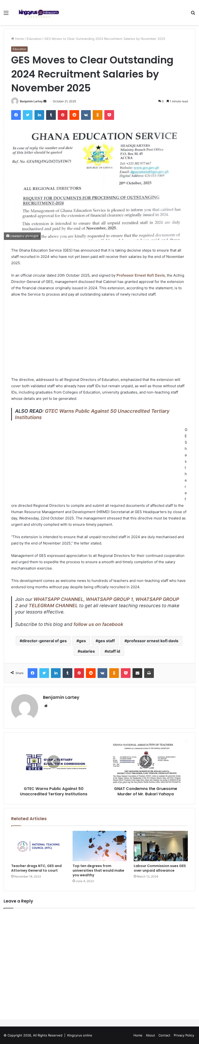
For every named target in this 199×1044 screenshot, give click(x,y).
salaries (87, 651)
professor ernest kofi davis (152, 640)
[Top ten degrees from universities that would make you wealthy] (100, 846)
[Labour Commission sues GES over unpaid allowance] (161, 846)
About (150, 1035)
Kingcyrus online (79, 1035)
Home (19, 39)
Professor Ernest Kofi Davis (140, 275)
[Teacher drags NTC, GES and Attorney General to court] (38, 846)
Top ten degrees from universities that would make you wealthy (98, 870)
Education (34, 39)
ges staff (106, 640)
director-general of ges (44, 640)
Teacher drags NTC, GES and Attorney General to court (36, 868)
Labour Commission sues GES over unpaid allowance (160, 868)
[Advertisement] (99, 338)
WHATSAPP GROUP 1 (109, 599)
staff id (113, 651)
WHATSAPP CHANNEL (58, 599)
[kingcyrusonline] (39, 12)
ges (82, 640)
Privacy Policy (184, 1035)
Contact (164, 1035)
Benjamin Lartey (31, 101)
